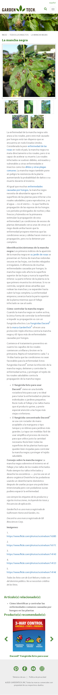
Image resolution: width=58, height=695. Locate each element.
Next (52, 639)
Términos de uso (19, 677)
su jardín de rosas (39, 254)
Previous (6, 639)
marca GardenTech (22, 327)
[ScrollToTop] (52, 691)
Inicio (4, 35)
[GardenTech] (14, 6)
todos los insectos (19, 35)
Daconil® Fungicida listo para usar (29, 656)
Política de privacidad (37, 677)
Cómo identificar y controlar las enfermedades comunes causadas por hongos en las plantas (30, 607)
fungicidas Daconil (40, 323)
